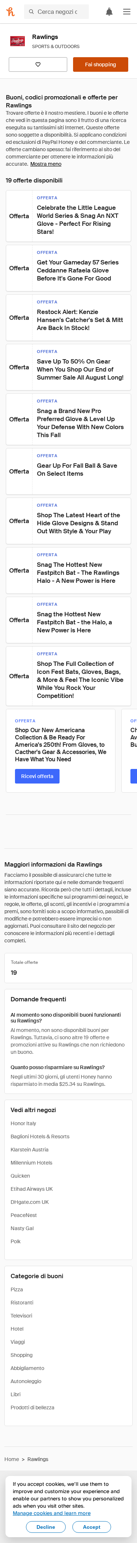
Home (11, 1459)
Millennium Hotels (31, 1162)
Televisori (21, 1315)
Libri (15, 1394)
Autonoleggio (26, 1381)
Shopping (22, 1355)
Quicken (20, 1176)
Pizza (17, 1289)
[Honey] (10, 11)
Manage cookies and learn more (52, 1513)
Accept (91, 1527)
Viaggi (18, 1342)
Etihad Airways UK (32, 1189)
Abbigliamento (27, 1368)
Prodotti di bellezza (32, 1407)
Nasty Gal (22, 1228)
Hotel (17, 1329)
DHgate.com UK (30, 1202)
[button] (126, 11)
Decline (46, 1527)
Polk (15, 1241)
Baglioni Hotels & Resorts (40, 1136)
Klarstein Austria (30, 1149)
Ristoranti (22, 1302)
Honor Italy (23, 1123)
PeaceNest (24, 1215)
